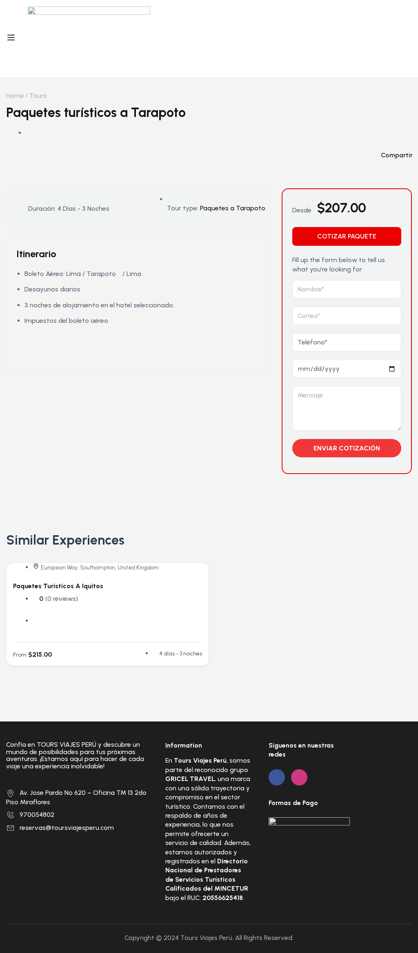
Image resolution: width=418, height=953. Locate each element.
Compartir (397, 155)
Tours (38, 95)
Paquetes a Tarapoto (232, 208)
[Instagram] (299, 777)
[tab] (347, 236)
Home (15, 95)
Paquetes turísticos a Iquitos (58, 586)
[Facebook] (277, 777)
